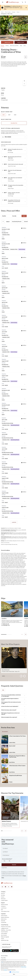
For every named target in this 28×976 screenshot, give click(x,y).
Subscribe (3, 920)
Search (24, 215)
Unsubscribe (3, 922)
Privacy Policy (3, 957)
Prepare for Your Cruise (6, 926)
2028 (15, 114)
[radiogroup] (14, 861)
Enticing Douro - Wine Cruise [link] (6, 13)
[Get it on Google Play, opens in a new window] (14, 950)
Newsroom (3, 898)
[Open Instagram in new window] (2, 886)
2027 (9, 114)
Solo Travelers (4, 935)
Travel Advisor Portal (5, 911)
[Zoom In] (24, 81)
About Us (3, 893)
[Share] (25, 57)
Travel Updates (4, 933)
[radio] (2, 860)
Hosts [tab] (25, 45)
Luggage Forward (4, 928)
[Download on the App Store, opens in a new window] (6, 950)
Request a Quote (4, 904)
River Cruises (7, 12)
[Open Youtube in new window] (11, 886)
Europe (13, 12)
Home (2, 12)
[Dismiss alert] (26, 7)
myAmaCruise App (4, 940)
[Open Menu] (2, 2)
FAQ (2, 909)
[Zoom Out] (24, 83)
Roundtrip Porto (14, 123)
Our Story (3, 895)
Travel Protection (4, 931)
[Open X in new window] (8, 886)
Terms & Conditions (4, 955)
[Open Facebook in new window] (5, 886)
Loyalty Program (4, 900)
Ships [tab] (21, 45)
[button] (25, 2)
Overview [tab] (2, 45)
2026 (3, 114)
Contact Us (3, 906)
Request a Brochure (5, 917)
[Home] (12, 2)
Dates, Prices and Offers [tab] (14, 45)
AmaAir (2, 938)
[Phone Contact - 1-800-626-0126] (22, 2)
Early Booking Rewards (16, 221)
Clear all (7, 221)
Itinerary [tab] (7, 45)
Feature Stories (4, 915)
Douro (18, 12)
